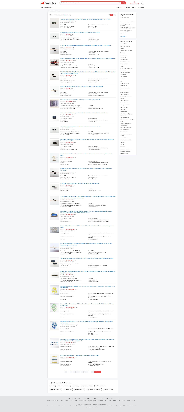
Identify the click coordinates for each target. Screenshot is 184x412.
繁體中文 (66, 400)
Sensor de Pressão (124, 94)
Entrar (142, 3)
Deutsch (84, 400)
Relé (121, 81)
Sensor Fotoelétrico (124, 92)
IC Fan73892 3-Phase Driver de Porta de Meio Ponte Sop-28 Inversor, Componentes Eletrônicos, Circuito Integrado (85, 45)
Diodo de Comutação (125, 72)
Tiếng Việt (133, 400)
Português (90, 400)
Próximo (97, 372)
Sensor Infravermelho (125, 87)
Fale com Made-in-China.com (100, 398)
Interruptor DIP (123, 109)
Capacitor (122, 142)
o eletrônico (75, 386)
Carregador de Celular (125, 46)
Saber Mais (123, 36)
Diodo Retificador (124, 64)
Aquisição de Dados (124, 117)
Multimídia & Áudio (124, 129)
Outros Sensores (124, 102)
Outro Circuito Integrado (125, 140)
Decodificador (123, 111)
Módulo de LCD (123, 44)
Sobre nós (66, 398)
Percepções (118, 398)
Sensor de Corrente (124, 83)
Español (80, 400)
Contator (122, 79)
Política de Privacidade (88, 398)
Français (75, 400)
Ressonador (123, 146)
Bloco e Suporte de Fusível (126, 50)
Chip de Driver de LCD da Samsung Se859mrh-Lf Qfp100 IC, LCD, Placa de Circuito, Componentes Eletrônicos (84, 113)
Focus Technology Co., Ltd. (89, 404)
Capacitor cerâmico (124, 153)
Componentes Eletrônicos (86, 386)
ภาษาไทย (123, 400)
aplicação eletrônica (79, 389)
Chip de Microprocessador (126, 127)
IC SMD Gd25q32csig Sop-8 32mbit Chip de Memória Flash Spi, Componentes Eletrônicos (80, 32)
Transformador (123, 76)
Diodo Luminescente (125, 61)
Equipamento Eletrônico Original (94, 389)
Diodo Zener (123, 74)
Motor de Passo (124, 59)
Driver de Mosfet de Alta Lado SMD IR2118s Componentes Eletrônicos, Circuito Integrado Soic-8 (81, 86)
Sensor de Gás (123, 85)
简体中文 (61, 400)
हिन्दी (119, 400)
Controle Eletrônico (108, 389)
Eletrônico (52, 386)
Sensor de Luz (123, 90)
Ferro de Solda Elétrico (125, 151)
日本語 (71, 400)
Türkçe (128, 400)
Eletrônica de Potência (100, 386)
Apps (133, 7)
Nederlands (115, 400)
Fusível (122, 48)
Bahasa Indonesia (92, 401)
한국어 (106, 400)
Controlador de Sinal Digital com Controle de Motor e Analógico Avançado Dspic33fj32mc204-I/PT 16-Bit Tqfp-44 (85, 19)
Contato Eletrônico (68, 389)
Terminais (122, 52)
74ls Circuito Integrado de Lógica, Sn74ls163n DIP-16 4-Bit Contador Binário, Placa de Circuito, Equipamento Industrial (86, 258)
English (56, 400)
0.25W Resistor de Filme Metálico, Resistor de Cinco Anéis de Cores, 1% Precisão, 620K (79, 355)
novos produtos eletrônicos (64, 386)
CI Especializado (124, 137)
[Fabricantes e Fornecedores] (48, 2)
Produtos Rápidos (110, 398)
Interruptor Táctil (124, 107)
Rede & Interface (124, 131)
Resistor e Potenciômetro (126, 149)
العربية (110, 400)
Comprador (118, 7)
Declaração (71, 398)
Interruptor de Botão (125, 105)
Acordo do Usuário (78, 398)
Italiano (94, 400)
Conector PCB (123, 55)
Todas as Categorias (46, 7)
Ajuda (127, 7)
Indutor (122, 144)
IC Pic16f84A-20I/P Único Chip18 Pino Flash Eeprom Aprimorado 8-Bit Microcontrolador (80, 183)
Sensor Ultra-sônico (124, 100)
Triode (121, 66)
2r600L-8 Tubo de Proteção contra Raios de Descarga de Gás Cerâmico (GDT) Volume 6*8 (80, 99)
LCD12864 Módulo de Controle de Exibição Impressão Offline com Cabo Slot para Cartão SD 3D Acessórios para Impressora (87, 58)
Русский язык (100, 400)
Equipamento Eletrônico (55, 389)
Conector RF (123, 57)
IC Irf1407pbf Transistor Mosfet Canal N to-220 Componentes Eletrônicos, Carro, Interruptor (80, 126)
